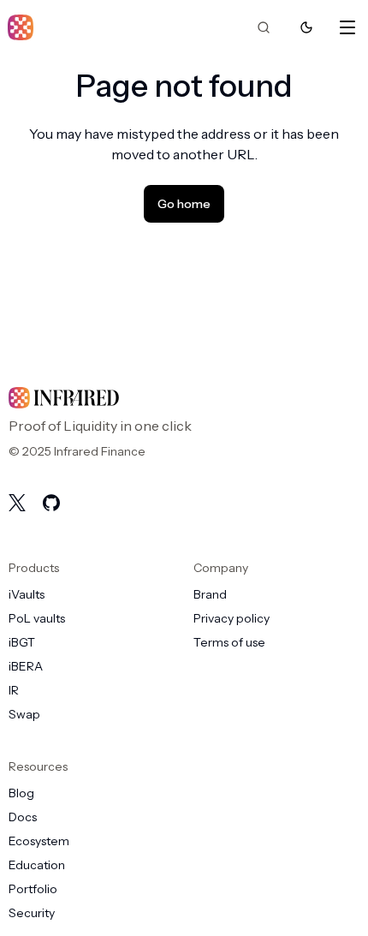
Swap (24, 714)
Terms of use (229, 642)
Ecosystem (39, 841)
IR (14, 690)
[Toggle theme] (306, 27)
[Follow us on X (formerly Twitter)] (17, 502)
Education (37, 865)
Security (32, 913)
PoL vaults (37, 618)
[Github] (51, 502)
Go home (184, 204)
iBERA (26, 666)
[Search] (263, 27)
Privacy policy (231, 618)
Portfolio (33, 889)
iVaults (27, 594)
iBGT (22, 642)
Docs (23, 817)
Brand (210, 594)
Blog (21, 793)
